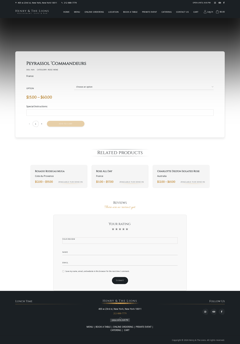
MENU (90, 326)
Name (65, 252)
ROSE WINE (53, 70)
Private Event (149, 12)
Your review (69, 239)
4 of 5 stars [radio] (123, 229)
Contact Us (182, 12)
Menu (77, 12)
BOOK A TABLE (103, 326)
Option (30, 88)
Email (65, 262)
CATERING (116, 330)
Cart (195, 12)
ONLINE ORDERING (123, 326)
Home (66, 12)
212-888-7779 (70, 3)
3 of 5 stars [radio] (120, 229)
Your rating (120, 224)
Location (113, 12)
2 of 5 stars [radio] (116, 229)
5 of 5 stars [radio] (126, 229)
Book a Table (130, 12)
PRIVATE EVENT (143, 326)
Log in (210, 11)
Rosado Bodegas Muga (50, 171)
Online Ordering (94, 12)
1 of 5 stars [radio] (113, 229)
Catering (167, 12)
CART (126, 330)
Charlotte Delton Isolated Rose (178, 171)
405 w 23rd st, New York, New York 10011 (37, 3)
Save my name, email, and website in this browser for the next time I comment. (97, 271)
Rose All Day (104, 171)
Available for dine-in (70, 182)
